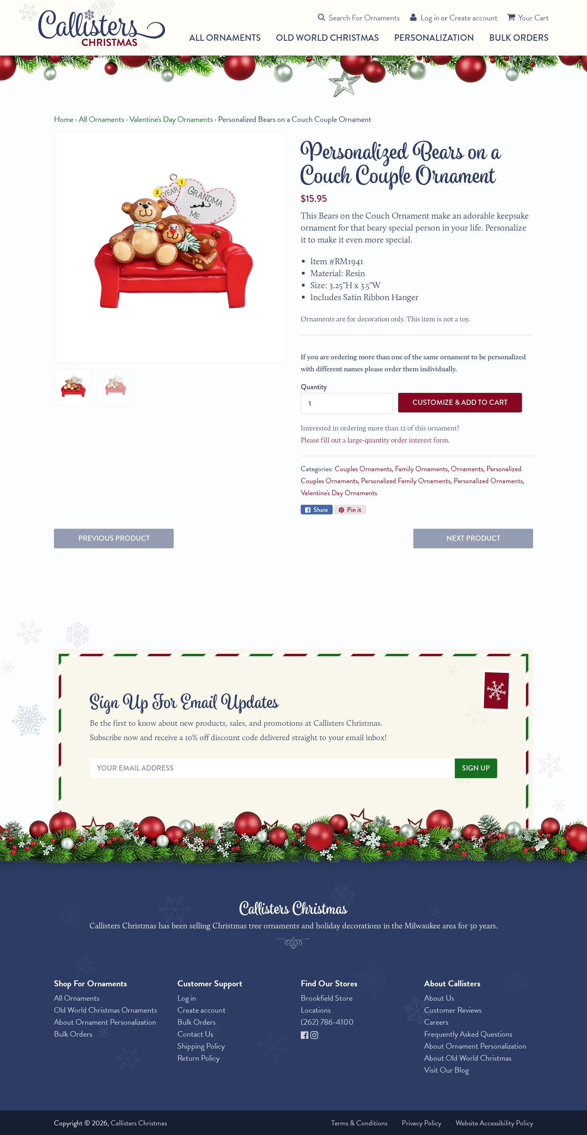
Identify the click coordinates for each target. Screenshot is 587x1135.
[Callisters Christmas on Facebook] (305, 1034)
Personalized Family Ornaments (405, 480)
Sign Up (476, 768)
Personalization (434, 37)
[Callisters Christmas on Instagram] (314, 1034)
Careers (436, 1022)
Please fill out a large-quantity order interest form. (375, 440)
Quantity (314, 387)
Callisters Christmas (139, 1122)
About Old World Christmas (468, 1058)
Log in (429, 18)
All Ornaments (225, 38)
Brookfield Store (327, 998)
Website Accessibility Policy (494, 1122)
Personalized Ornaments (488, 480)
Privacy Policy (421, 1122)
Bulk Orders (519, 37)
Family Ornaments (421, 468)
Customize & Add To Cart (460, 402)
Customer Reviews (453, 1010)
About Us (439, 998)
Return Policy (198, 1058)
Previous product (114, 538)
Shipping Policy (201, 1046)
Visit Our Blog (446, 1070)
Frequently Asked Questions (468, 1034)
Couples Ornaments (363, 468)
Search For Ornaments (364, 18)
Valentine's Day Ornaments (171, 119)
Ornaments (467, 468)
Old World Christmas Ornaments (105, 1010)
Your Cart (533, 18)
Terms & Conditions (359, 1122)
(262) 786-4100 (327, 1022)
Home (63, 119)
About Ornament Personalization (105, 1022)
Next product (473, 538)
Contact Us (195, 1034)
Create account (473, 18)
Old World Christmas (327, 38)
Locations (316, 1010)
